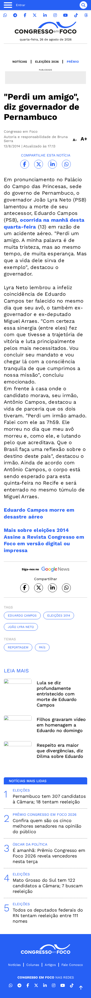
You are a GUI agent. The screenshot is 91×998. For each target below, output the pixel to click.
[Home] (45, 27)
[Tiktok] (76, 15)
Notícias (19, 61)
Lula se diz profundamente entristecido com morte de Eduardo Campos (57, 694)
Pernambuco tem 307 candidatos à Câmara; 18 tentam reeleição (49, 798)
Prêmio (73, 61)
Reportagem (18, 647)
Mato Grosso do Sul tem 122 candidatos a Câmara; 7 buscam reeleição (48, 885)
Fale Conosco (72, 965)
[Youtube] (65, 15)
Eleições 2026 (47, 61)
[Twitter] (35, 15)
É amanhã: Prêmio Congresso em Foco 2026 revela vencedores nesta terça (49, 856)
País (42, 647)
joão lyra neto (21, 627)
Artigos (50, 965)
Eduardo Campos (22, 615)
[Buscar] (83, 5)
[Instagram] (55, 15)
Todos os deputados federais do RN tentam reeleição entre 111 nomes (48, 915)
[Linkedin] (45, 15)
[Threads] (86, 15)
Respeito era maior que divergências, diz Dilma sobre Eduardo (60, 750)
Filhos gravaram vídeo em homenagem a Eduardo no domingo (61, 725)
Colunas (32, 965)
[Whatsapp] (5, 15)
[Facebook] (25, 15)
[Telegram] (15, 15)
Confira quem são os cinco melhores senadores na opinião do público (47, 826)
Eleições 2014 (58, 615)
